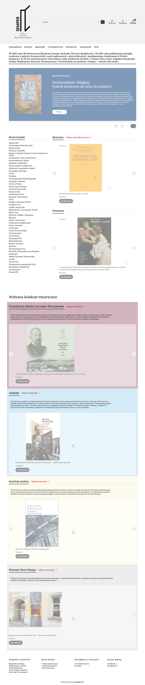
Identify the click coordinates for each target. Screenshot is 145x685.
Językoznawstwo (16, 194)
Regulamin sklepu (16, 664)
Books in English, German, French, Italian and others (28, 154)
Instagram (111, 666)
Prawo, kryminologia (18, 230)
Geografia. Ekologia (17, 181)
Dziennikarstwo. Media (19, 160)
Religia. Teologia (16, 243)
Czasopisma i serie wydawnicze (22, 158)
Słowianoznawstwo (17, 249)
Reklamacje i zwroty (17, 666)
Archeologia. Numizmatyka (20, 145)
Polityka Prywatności (18, 672)
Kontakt (77, 666)
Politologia (13, 228)
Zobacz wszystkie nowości (78, 137)
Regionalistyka (15, 241)
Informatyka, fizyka (17, 189)
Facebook (111, 664)
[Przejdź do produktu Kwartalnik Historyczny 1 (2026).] (85, 168)
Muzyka (12, 218)
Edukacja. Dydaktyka (18, 163)
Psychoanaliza (15, 233)
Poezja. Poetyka (15, 225)
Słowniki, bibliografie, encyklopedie (24, 251)
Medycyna (13, 212)
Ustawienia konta (49, 666)
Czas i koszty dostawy (18, 670)
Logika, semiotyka (17, 207)
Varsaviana (14, 262)
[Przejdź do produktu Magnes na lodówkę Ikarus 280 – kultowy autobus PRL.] (35, 609)
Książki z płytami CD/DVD (20, 202)
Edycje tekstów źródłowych (20, 166)
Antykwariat (14, 269)
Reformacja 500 (15, 238)
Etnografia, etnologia (17, 171)
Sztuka (12, 259)
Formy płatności (16, 668)
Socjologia (13, 254)
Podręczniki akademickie (20, 223)
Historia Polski (15, 184)
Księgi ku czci (15, 204)
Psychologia (14, 236)
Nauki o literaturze (17, 220)
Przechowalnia (48, 668)
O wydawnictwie (81, 664)
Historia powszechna (18, 186)
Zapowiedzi (14, 143)
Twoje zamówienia (50, 664)
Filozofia (12, 176)
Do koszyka (66, 201)
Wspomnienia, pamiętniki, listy (22, 264)
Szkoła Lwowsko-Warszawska (21, 256)
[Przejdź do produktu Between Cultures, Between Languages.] (42, 523)
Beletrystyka (14, 148)
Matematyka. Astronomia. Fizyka (23, 210)
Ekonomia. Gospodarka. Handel (22, 168)
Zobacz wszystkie (74, 306)
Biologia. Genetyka (17, 150)
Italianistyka (14, 192)
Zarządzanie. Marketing (19, 267)
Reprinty (12, 246)
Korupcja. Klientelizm (18, 197)
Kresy (11, 199)
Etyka (11, 173)
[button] (103, 22)
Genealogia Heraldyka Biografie (22, 179)
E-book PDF (13, 272)
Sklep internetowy (72, 682)
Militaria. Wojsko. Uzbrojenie (21, 215)
